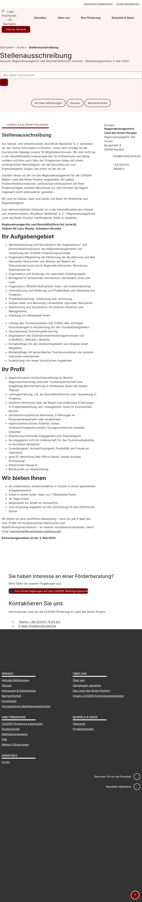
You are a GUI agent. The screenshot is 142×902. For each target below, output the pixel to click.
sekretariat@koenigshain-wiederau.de (35, 531)
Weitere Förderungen (15, 744)
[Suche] (4, 82)
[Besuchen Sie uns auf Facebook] (137, 776)
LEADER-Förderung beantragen (22, 723)
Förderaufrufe (11, 729)
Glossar (75, 103)
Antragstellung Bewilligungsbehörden (26, 706)
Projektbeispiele (83, 729)
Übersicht (79, 723)
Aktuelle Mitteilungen (48, 103)
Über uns (64, 17)
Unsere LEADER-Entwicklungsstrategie (98, 696)
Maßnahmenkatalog (15, 734)
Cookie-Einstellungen (127, 3)
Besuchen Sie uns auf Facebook (112, 776)
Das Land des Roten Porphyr (91, 690)
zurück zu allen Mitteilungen (27, 124)
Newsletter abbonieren (118, 786)
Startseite (6, 47)
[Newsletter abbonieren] (137, 786)
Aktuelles (40, 17)
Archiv (21, 47)
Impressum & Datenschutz (98, 3)
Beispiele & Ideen (123, 17)
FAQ (4, 739)
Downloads (9, 701)
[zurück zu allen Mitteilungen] (4, 124)
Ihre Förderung (90, 17)
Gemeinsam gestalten (87, 685)
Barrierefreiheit (97, 103)
